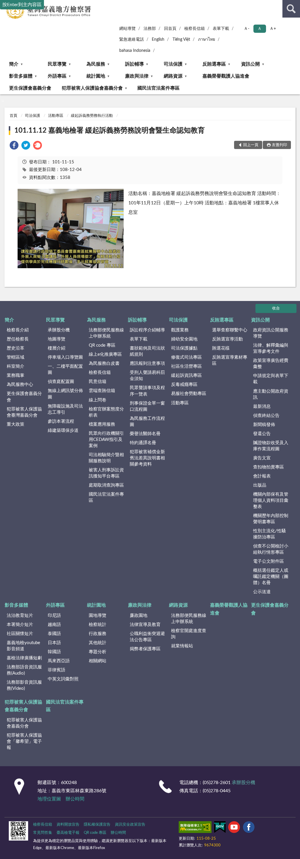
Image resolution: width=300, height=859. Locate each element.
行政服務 (97, 634)
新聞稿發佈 (264, 424)
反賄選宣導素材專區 (229, 360)
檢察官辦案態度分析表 (106, 412)
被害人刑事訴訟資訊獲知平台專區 (106, 473)
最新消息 (262, 406)
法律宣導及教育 (145, 624)
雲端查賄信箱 (102, 391)
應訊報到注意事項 (147, 363)
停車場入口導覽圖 (65, 357)
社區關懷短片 (20, 634)
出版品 (259, 485)
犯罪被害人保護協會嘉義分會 (92, 88)
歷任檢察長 (18, 339)
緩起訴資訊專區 (186, 375)
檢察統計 (97, 624)
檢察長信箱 (194, 29)
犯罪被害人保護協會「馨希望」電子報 (24, 741)
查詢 (291, 9)
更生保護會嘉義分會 (30, 88)
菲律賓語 (56, 670)
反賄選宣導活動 (227, 339)
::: (2, 100)
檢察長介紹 (18, 330)
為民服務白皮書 (104, 363)
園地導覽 (97, 615)
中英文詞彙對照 (63, 679)
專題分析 (97, 652)
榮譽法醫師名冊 (145, 434)
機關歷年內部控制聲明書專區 (270, 519)
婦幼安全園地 (184, 339)
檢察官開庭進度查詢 (188, 634)
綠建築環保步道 (63, 430)
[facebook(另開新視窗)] (249, 828)
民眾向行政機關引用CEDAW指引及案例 (106, 439)
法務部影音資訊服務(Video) (24, 685)
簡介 (13, 64)
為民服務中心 (20, 384)
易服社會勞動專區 (188, 393)
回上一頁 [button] (250, 145)
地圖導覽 (56, 339)
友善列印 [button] (279, 145)
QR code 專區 (102, 345)
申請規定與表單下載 (270, 379)
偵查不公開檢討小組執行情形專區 (270, 549)
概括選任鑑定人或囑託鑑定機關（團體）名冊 (270, 576)
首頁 (13, 116)
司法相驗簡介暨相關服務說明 (106, 458)
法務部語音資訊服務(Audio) (24, 670)
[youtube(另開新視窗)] (234, 828)
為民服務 (95, 64)
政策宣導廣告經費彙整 (270, 363)
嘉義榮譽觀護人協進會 (225, 76)
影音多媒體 (21, 76)
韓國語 (54, 652)
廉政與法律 (137, 76)
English (158, 39)
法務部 (150, 29)
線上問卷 (97, 400)
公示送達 (262, 592)
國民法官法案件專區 (158, 88)
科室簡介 (15, 366)
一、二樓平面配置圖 (65, 369)
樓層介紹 (56, 348)
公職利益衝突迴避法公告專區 (147, 637)
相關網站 (97, 661)
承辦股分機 (59, 330)
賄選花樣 (221, 348)
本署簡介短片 (20, 624)
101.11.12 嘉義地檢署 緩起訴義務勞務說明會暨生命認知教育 (109, 130)
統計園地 (95, 76)
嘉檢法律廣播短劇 (24, 658)
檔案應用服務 (102, 424)
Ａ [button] (260, 29)
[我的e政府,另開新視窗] (219, 828)
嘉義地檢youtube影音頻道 (23, 646)
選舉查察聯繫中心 (229, 330)
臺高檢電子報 (68, 833)
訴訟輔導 (134, 64)
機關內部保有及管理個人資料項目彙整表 (270, 500)
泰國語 (54, 634)
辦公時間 (75, 799)
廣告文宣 (262, 458)
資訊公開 (250, 64)
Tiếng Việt (181, 39)
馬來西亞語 (59, 661)
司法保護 (173, 64)
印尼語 (54, 615)
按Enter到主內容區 (22, 4)
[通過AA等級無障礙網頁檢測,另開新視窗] (195, 828)
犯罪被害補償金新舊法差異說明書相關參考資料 (147, 458)
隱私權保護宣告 (97, 825)
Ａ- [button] (246, 29)
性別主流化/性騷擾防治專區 (269, 534)
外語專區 (57, 76)
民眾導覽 (57, 64)
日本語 (54, 643)
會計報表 (262, 476)
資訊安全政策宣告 (130, 825)
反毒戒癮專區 (184, 384)
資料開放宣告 (68, 825)
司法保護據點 (184, 348)
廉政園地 (138, 615)
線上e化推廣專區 (105, 354)
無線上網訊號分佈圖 (65, 394)
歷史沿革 (15, 348)
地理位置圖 (49, 799)
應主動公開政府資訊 (270, 394)
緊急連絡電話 (131, 39)
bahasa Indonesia (134, 51)
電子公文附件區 (268, 561)
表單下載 (221, 29)
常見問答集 (42, 833)
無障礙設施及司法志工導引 (65, 409)
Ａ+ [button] (273, 29)
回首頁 (170, 29)
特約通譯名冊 (143, 443)
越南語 (54, 624)
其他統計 (97, 643)
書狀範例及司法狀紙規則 (147, 351)
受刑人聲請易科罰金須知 (147, 375)
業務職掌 (15, 375)
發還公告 (262, 434)
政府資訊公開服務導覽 (270, 333)
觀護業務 (180, 330)
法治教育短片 (20, 615)
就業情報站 (182, 646)
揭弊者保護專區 (145, 649)
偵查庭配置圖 (61, 381)
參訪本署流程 (61, 421)
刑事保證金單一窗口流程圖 (147, 406)
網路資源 (173, 76)
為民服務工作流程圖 (147, 421)
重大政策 (15, 424)
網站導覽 (127, 29)
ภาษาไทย (206, 39)
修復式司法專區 (186, 357)
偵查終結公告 (266, 415)
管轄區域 (15, 357)
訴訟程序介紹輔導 (147, 330)
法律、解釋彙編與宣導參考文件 (270, 348)
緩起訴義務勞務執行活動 (92, 116)
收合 (276, 308)
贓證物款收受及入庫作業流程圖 (270, 446)
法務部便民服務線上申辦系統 (106, 333)
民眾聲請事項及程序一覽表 (147, 391)
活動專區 (55, 116)
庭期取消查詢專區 (106, 485)
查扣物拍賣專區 (268, 467)
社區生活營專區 (186, 366)
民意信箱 (97, 381)
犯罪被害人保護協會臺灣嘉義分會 (24, 412)
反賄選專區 (214, 64)
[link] (14, 146)
